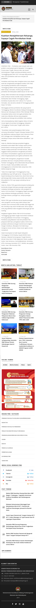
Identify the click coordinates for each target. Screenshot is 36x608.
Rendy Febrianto (6, 250)
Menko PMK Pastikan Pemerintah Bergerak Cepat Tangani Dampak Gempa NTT (19, 534)
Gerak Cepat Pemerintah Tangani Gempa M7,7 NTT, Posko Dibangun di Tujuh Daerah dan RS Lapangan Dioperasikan (20, 517)
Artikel (5, 365)
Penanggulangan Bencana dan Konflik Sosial (15, 435)
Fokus (23, 365)
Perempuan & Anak (12, 16)
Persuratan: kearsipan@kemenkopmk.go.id (15, 581)
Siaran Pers (5, 460)
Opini (29, 365)
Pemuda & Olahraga (7, 448)
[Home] (7, 8)
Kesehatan (5, 422)
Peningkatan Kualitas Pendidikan (11, 426)
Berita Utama (7, 28)
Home (4, 16)
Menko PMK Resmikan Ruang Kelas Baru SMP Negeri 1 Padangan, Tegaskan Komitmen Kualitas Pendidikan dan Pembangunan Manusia (19, 496)
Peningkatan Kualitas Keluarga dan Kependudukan (16, 418)
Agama (4, 439)
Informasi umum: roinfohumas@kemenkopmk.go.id (18, 578)
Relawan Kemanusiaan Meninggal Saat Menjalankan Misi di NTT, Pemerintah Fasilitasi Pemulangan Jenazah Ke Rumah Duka (18, 507)
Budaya (4, 443)
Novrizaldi (4, 254)
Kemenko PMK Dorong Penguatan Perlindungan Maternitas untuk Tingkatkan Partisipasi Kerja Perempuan (19, 526)
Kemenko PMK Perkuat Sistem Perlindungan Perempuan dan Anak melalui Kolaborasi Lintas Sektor (19, 542)
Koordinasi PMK (6, 456)
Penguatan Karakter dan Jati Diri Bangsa (13, 431)
